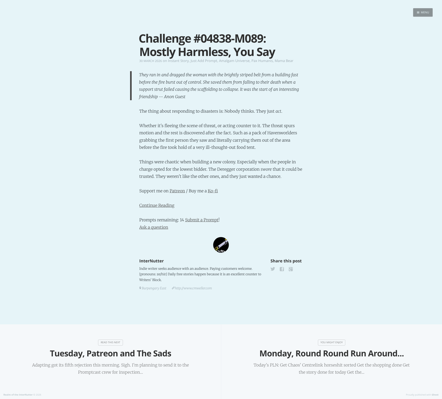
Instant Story (178, 61)
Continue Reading (156, 205)
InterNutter (151, 261)
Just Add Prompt (204, 61)
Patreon (177, 191)
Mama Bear (284, 61)
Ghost (435, 394)
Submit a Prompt (201, 220)
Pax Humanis (262, 61)
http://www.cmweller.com (193, 288)
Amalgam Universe (234, 61)
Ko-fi (213, 191)
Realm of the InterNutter (18, 394)
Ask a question (153, 227)
